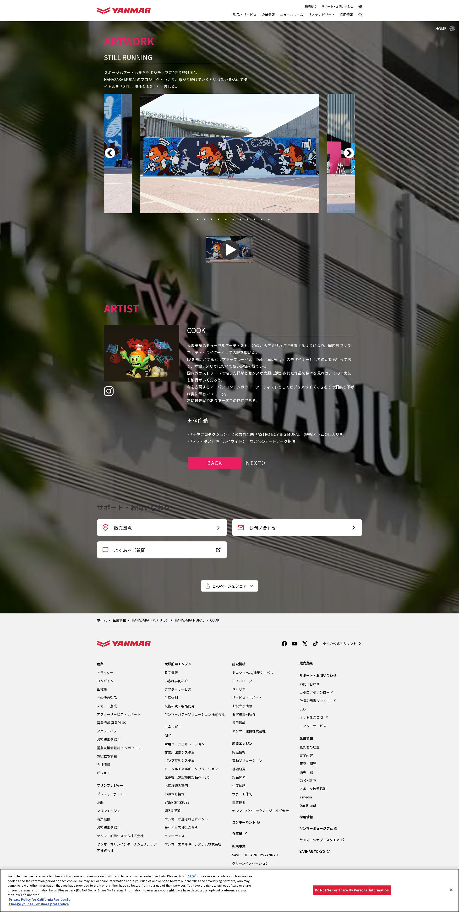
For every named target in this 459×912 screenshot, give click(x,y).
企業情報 (119, 620)
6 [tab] (226, 219)
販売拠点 (311, 6)
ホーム (102, 620)
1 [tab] (190, 219)
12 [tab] (269, 219)
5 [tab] (218, 219)
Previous (110, 153)
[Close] (451, 890)
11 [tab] (261, 219)
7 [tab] (233, 219)
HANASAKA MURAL (189, 620)
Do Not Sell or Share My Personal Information (352, 890)
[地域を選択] (360, 6)
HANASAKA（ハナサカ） (150, 620)
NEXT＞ (256, 462)
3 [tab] (204, 219)
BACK (215, 462)
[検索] (360, 17)
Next (349, 153)
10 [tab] (254, 219)
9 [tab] (247, 219)
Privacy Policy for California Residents (39, 899)
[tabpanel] (229, 153)
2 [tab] (197, 219)
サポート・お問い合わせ (337, 6)
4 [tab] (211, 219)
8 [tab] (240, 219)
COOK (214, 620)
